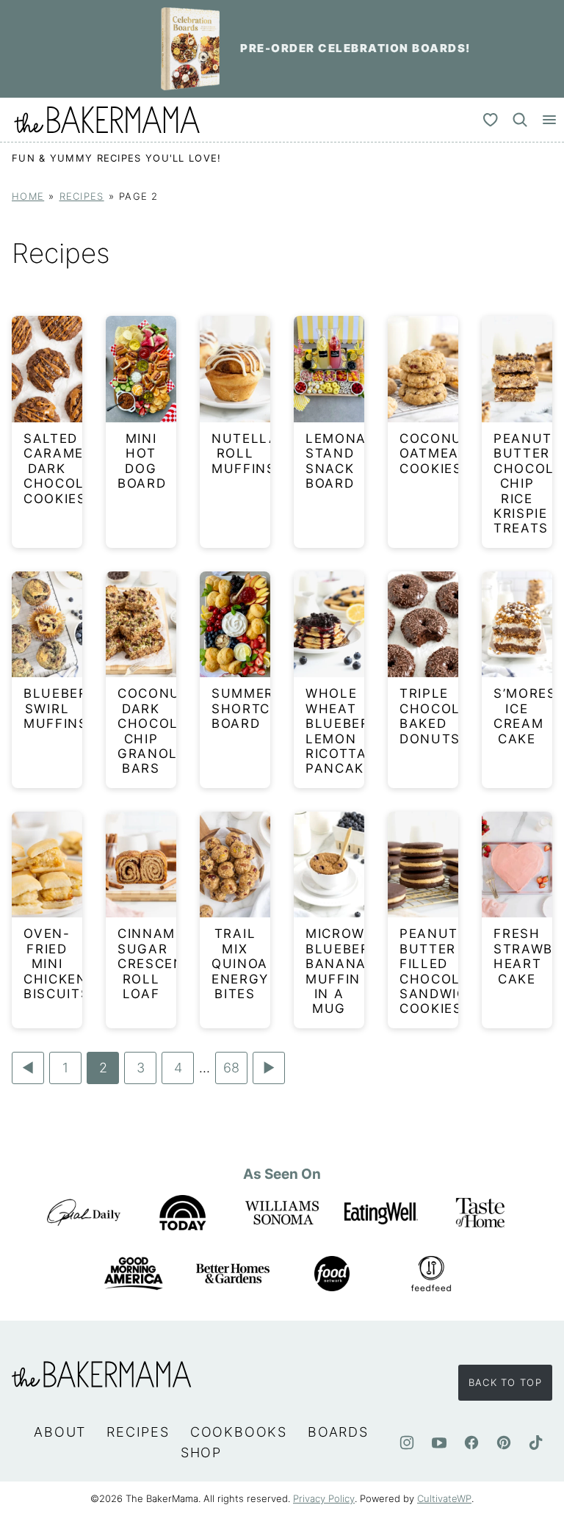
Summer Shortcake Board (255, 708)
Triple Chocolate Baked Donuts (444, 716)
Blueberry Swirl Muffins (65, 708)
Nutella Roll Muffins (245, 453)
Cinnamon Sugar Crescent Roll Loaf (158, 963)
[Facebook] (471, 1442)
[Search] (520, 120)
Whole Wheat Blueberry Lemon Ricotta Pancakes (347, 731)
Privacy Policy (324, 1498)
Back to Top (505, 1382)
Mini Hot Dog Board (142, 461)
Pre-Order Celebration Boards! (355, 48)
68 (231, 1072)
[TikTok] (536, 1442)
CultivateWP (444, 1498)
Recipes (81, 196)
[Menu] (549, 120)
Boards (338, 1432)
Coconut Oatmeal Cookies (436, 453)
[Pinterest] (504, 1442)
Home (28, 196)
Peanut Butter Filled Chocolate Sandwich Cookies (444, 971)
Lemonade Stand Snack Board (346, 461)
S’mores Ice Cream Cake (525, 716)
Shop (201, 1452)
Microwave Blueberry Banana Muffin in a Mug (349, 971)
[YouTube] (439, 1442)
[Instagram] (407, 1442)
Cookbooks (238, 1432)
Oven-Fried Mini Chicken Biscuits (57, 963)
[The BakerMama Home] (107, 120)
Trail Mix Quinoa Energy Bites (240, 963)
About (60, 1432)
